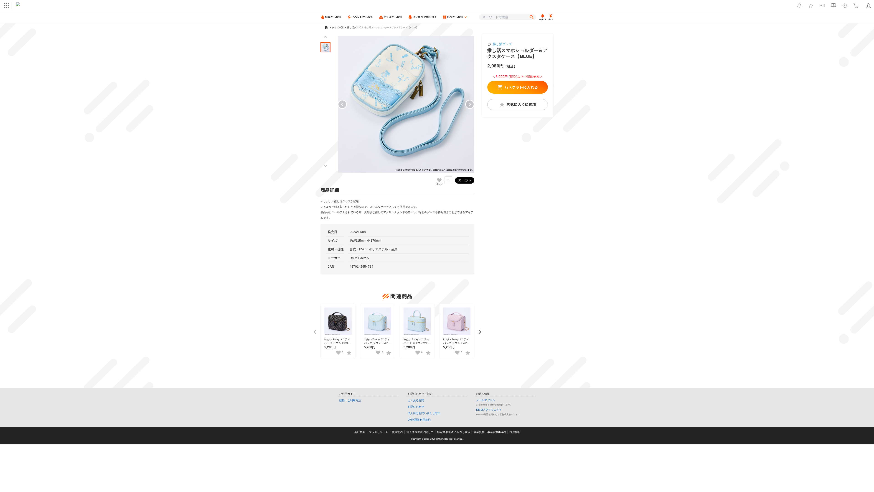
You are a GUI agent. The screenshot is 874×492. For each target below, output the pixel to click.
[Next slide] (469, 104)
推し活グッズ (502, 44)
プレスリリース (378, 432)
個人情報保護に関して (420, 432)
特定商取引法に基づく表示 (453, 432)
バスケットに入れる (521, 87)
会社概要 (359, 432)
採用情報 (515, 432)
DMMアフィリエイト (489, 409)
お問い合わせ (416, 406)
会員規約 (397, 432)
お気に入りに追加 (521, 104)
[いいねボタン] (439, 180)
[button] (325, 47)
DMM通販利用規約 (419, 419)
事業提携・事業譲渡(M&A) (490, 432)
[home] (326, 27)
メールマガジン (485, 400)
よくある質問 (416, 400)
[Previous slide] (342, 104)
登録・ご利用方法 (350, 400)
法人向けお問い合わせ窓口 (424, 413)
